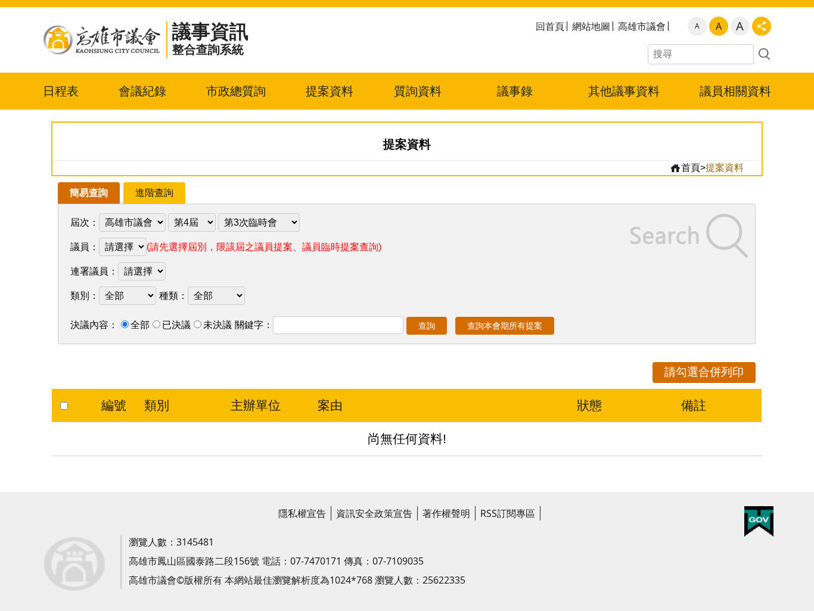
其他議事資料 (624, 91)
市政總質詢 (236, 91)
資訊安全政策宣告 (374, 513)
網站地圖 (591, 26)
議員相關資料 (735, 91)
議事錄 (515, 91)
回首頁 (550, 26)
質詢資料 (418, 91)
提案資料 (329, 91)
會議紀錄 (142, 91)
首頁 (690, 168)
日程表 (61, 91)
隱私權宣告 (302, 513)
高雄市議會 (642, 26)
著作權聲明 (446, 513)
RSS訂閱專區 (507, 513)
